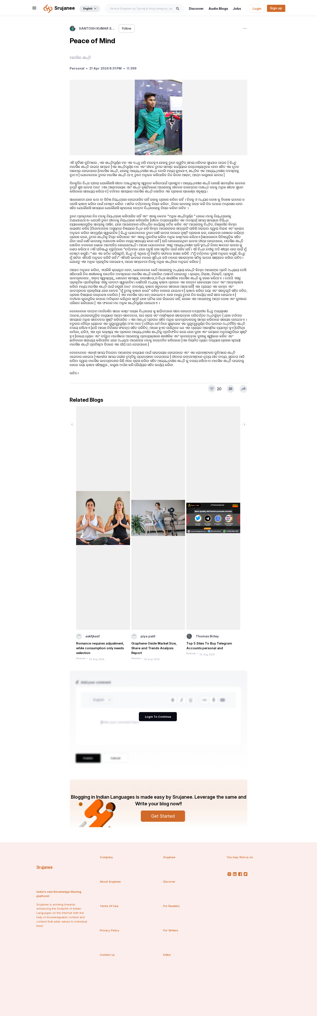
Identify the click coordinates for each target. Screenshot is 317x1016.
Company (106, 857)
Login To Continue (158, 716)
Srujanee (44, 867)
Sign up (276, 8)
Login (257, 9)
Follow (126, 28)
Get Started (163, 816)
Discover (196, 9)
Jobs (237, 9)
